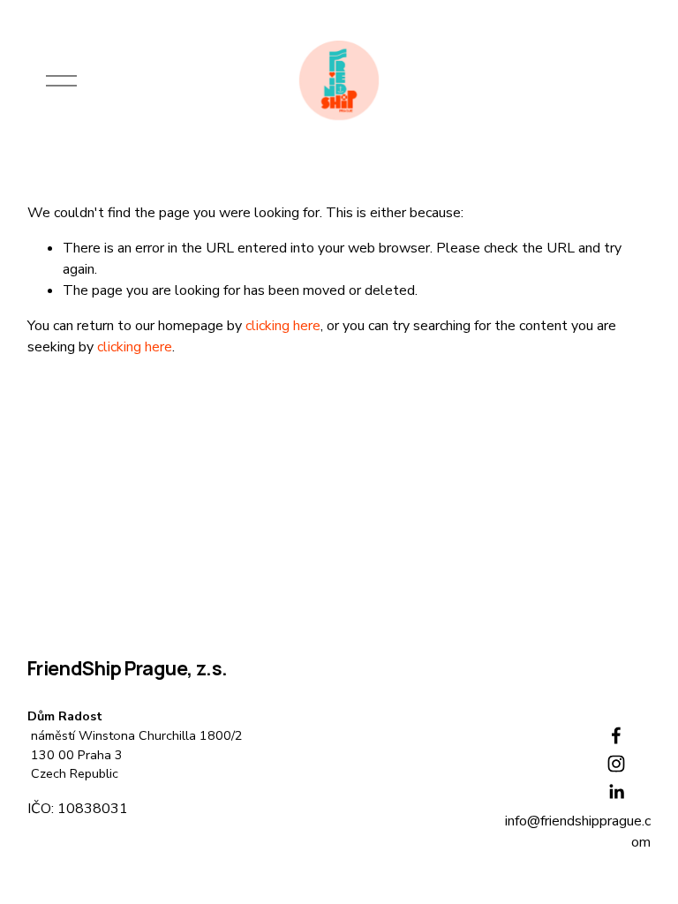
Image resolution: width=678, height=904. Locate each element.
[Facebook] (616, 735)
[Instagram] (616, 763)
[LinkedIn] (616, 792)
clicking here (282, 325)
